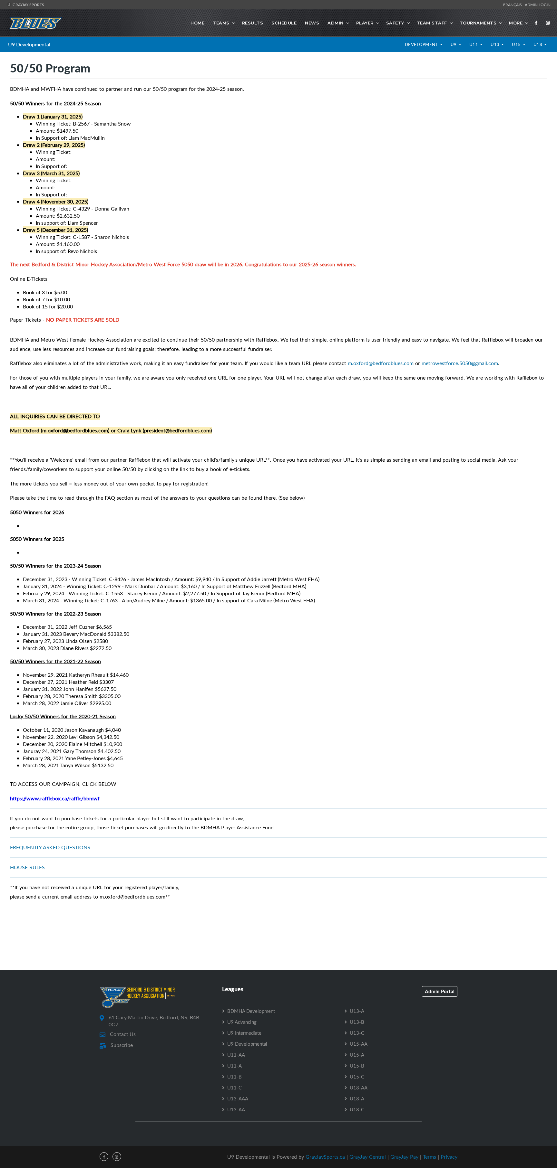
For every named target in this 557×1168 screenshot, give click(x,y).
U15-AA (358, 1044)
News (312, 22)
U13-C (357, 1033)
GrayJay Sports (28, 4)
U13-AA (236, 1109)
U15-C (357, 1076)
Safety (395, 22)
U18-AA (358, 1087)
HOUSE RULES (27, 867)
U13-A (357, 1011)
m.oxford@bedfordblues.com (381, 363)
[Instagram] (547, 23)
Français (513, 4)
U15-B (357, 1065)
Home (197, 22)
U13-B (357, 1022)
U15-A (357, 1054)
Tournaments (478, 22)
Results (252, 22)
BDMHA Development (251, 1011)
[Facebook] (536, 23)
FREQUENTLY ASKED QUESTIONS (50, 847)
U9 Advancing (242, 1022)
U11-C (234, 1087)
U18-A (357, 1098)
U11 (474, 44)
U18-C (357, 1109)
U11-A (234, 1065)
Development (422, 44)
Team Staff (432, 22)
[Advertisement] (278, 940)
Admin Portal (439, 991)
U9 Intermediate (244, 1033)
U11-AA (236, 1054)
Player (365, 22)
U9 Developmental (29, 44)
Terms (429, 1156)
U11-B (234, 1076)
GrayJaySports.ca (325, 1156)
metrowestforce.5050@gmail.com (460, 363)
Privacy (449, 1156)
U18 (538, 44)
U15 (517, 44)
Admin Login (538, 4)
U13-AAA (237, 1098)
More (516, 22)
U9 (454, 44)
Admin (335, 22)
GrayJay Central (367, 1156)
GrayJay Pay (404, 1156)
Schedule (284, 22)
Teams (221, 22)
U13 (496, 44)
